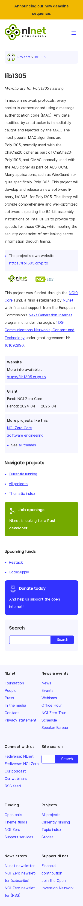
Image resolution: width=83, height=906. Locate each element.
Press (9, 698)
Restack (16, 562)
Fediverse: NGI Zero (22, 763)
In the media (15, 705)
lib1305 (40, 57)
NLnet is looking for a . (32, 518)
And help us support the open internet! (34, 597)
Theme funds (16, 822)
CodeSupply (19, 572)
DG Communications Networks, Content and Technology (39, 330)
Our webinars (16, 778)
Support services (19, 837)
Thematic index (22, 493)
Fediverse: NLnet (19, 756)
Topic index (51, 829)
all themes (27, 445)
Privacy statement (20, 720)
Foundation (14, 683)
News (46, 683)
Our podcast (15, 771)
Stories (47, 837)
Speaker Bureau (55, 727)
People (10, 690)
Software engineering (25, 435)
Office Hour (52, 705)
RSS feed (13, 786)
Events (47, 690)
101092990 (14, 345)
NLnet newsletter (20, 865)
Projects (24, 57)
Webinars (49, 698)
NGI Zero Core (19, 428)
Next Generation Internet (50, 315)
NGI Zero (12, 829)
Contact (12, 712)
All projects (18, 483)
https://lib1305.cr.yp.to (26, 377)
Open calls (13, 814)
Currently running (23, 474)
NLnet (68, 300)
